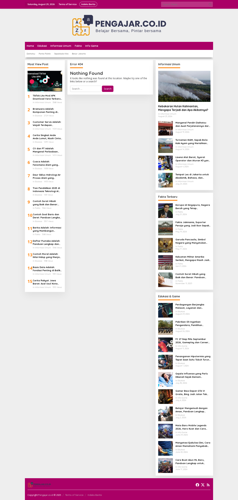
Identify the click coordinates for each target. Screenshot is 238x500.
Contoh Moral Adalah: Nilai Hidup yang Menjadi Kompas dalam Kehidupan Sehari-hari (47, 256)
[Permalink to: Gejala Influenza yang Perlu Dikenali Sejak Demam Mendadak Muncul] (165, 379)
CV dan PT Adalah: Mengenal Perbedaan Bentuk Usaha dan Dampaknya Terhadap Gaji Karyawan (46, 150)
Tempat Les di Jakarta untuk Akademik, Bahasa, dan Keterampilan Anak (192, 176)
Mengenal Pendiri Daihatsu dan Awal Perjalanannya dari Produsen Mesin (192, 124)
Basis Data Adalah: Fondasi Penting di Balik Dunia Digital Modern (46, 269)
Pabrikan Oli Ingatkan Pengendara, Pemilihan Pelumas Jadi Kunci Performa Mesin (192, 323)
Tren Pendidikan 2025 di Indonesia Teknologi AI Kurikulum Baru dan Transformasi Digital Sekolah (46, 190)
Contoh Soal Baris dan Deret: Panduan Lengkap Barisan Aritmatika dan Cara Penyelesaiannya (47, 216)
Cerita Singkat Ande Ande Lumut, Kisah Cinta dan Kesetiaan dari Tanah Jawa (47, 137)
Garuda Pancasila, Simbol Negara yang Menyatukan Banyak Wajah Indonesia (190, 241)
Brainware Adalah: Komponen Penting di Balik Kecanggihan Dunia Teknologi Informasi (47, 110)
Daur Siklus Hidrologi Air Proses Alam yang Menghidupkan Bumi (47, 176)
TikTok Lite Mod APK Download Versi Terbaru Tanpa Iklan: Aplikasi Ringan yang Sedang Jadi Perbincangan (47, 97)
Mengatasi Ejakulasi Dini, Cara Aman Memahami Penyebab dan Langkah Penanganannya (192, 444)
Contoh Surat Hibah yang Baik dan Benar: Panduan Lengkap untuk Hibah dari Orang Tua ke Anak (47, 203)
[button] (210, 4)
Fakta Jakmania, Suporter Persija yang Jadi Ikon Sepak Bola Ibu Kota (192, 224)
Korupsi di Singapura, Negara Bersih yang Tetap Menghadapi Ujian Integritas (192, 207)
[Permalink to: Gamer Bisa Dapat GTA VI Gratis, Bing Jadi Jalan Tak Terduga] (165, 396)
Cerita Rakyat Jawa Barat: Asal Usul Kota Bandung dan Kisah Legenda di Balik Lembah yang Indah (47, 282)
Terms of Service (74, 495)
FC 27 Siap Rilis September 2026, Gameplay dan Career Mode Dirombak (191, 341)
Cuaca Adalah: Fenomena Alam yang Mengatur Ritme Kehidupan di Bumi (45, 163)
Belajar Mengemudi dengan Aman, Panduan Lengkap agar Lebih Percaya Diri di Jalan (191, 410)
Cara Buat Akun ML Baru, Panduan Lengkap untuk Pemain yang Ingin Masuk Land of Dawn (190, 461)
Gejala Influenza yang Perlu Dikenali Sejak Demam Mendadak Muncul (191, 375)
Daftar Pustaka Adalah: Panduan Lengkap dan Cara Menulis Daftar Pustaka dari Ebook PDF (46, 242)
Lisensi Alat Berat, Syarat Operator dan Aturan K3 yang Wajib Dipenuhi (192, 159)
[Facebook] (197, 485)
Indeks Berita (95, 495)
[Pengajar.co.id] (119, 25)
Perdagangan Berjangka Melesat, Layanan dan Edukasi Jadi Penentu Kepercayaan (189, 306)
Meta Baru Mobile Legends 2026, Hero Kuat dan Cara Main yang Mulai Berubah (190, 427)
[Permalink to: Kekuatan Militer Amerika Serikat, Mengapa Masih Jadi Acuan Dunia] (165, 262)
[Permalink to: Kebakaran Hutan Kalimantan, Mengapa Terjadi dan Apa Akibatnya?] (184, 86)
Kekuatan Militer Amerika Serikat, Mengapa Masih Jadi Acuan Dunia (192, 258)
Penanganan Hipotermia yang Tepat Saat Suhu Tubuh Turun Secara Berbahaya (192, 358)
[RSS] (208, 485)
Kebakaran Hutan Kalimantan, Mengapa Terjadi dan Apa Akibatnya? (183, 108)
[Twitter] (203, 485)
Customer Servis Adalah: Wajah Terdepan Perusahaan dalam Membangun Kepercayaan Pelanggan (47, 124)
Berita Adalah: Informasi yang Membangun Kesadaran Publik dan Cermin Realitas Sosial (47, 229)
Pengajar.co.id (45, 495)
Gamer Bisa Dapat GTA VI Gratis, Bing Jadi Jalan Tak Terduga (191, 392)
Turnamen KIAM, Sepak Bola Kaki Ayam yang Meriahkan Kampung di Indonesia (191, 141)
